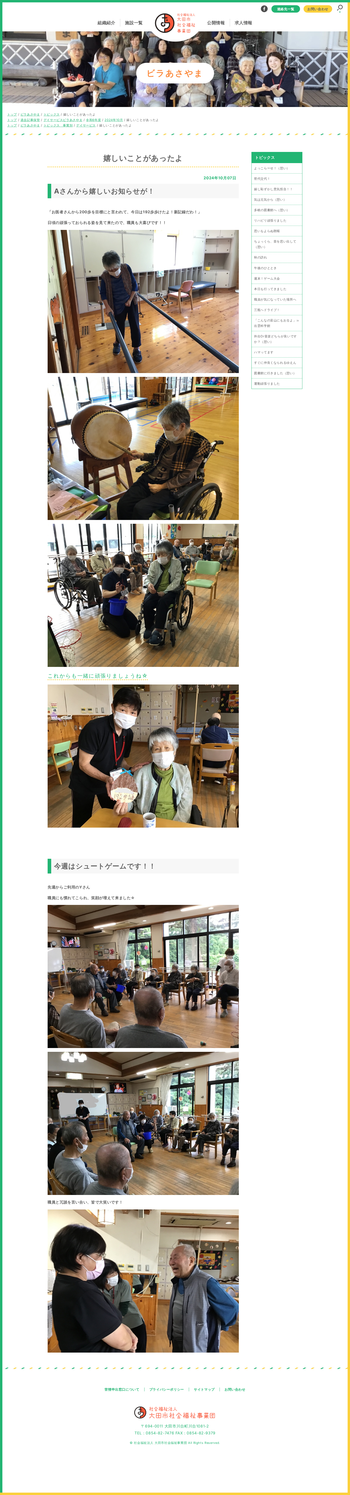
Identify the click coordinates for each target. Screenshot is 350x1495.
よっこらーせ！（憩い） (272, 168)
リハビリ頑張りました (270, 220)
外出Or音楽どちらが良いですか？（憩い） (275, 338)
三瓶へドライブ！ (267, 309)
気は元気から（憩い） (270, 199)
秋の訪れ (260, 257)
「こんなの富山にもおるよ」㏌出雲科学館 (277, 322)
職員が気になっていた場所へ (275, 299)
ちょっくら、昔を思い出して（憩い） (275, 244)
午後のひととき (265, 268)
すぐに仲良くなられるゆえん (275, 362)
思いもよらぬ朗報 (267, 231)
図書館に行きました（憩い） (275, 373)
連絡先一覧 (286, 9)
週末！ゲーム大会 (267, 278)
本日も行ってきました (270, 289)
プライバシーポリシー (166, 1389)
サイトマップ (204, 1389)
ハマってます (264, 352)
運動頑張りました (267, 383)
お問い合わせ (317, 9)
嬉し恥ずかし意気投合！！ (273, 189)
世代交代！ (262, 178)
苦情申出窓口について (122, 1389)
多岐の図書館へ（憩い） (272, 210)
